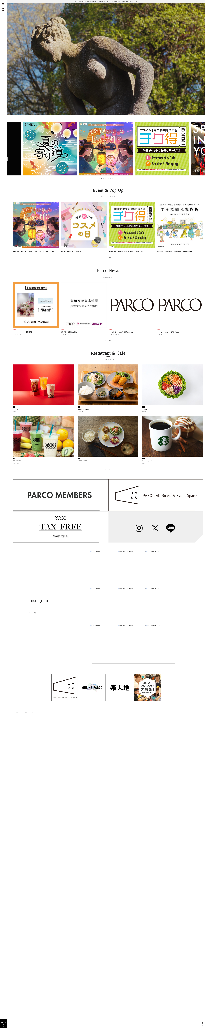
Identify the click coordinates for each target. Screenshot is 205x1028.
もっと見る (108, 258)
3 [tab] (103, 178)
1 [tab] (99, 178)
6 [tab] (108, 178)
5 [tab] (106, 178)
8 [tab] (112, 178)
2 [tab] (101, 178)
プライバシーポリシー (24, 712)
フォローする (32, 613)
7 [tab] (110, 178)
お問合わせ (33, 712)
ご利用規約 (15, 712)
